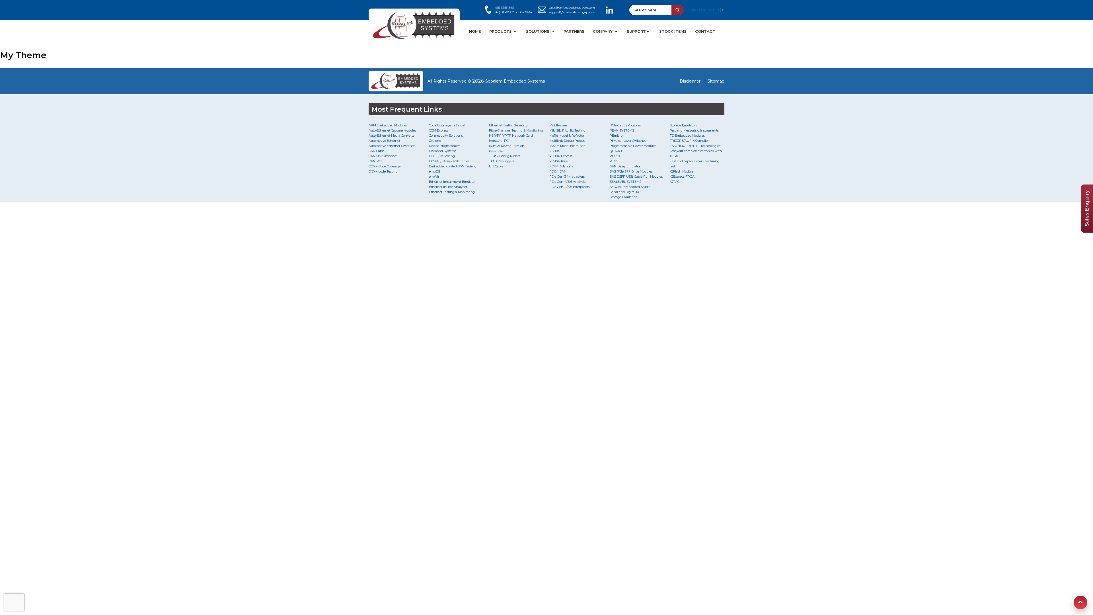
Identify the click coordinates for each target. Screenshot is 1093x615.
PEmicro (616, 136)
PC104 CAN (557, 171)
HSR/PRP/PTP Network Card (511, 136)
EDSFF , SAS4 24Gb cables (449, 161)
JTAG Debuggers (501, 161)
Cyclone (435, 141)
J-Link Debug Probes (504, 156)
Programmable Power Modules (633, 146)
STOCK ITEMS (673, 31)
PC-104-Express (560, 156)
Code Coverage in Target (447, 125)
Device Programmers (444, 146)
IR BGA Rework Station (506, 146)
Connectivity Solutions (446, 136)
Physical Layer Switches (628, 141)
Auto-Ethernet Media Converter (392, 136)
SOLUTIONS (538, 31)
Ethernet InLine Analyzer (448, 187)
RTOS (614, 161)
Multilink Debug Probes (567, 141)
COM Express (438, 130)
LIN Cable (496, 166)
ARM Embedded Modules (388, 125)
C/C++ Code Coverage (384, 166)
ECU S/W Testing (442, 156)
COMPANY (603, 31)
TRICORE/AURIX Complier (689, 141)
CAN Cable (377, 151)
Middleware (558, 125)
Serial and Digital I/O (625, 192)
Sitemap (716, 81)
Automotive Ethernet (384, 141)
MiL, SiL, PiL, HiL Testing (567, 130)
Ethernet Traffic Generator (509, 125)
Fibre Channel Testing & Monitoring (516, 130)
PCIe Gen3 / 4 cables (625, 125)
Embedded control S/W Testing (452, 166)
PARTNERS (574, 31)
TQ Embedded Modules (687, 136)
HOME (475, 31)
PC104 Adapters (561, 166)
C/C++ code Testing (383, 171)
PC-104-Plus (558, 161)
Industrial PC (498, 141)
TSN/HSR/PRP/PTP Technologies (695, 146)
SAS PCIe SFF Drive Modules (631, 171)
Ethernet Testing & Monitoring (452, 192)
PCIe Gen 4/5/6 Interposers (569, 187)
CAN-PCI (375, 161)
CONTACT (705, 31)
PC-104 (554, 151)
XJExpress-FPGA (682, 177)
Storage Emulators (683, 125)
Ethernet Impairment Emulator (452, 182)
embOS (434, 171)
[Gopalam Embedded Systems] (396, 81)
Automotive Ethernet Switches (392, 146)
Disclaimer (690, 81)
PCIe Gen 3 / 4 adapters (567, 177)
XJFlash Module (681, 171)
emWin (434, 177)
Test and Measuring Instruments (694, 130)
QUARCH (617, 151)
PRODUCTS (501, 31)
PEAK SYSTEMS (622, 130)
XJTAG (675, 182)
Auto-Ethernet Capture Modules (392, 130)
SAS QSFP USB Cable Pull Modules (636, 177)
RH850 (615, 156)
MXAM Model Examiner (567, 146)
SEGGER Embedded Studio (630, 187)
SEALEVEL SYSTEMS (625, 182)
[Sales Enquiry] (1087, 231)
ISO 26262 (496, 151)
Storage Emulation (624, 197)
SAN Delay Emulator (625, 166)
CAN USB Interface (383, 156)
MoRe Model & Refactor (566, 136)
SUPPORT (636, 31)
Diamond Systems (442, 151)
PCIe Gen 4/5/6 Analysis (567, 182)
